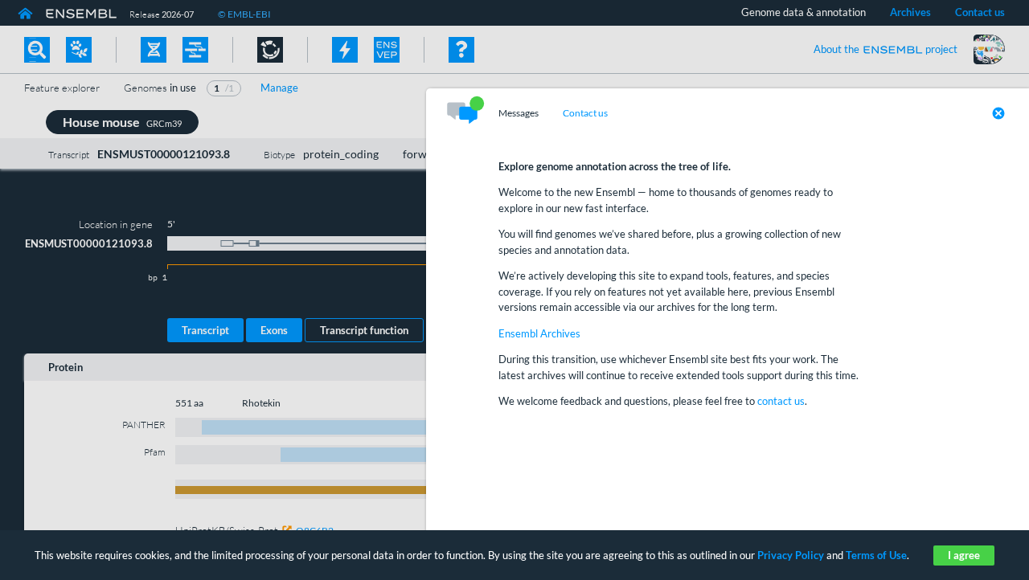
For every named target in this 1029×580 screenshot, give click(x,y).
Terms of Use (876, 555)
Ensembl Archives (539, 333)
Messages (518, 113)
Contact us (585, 113)
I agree (964, 555)
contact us (781, 400)
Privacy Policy (790, 555)
